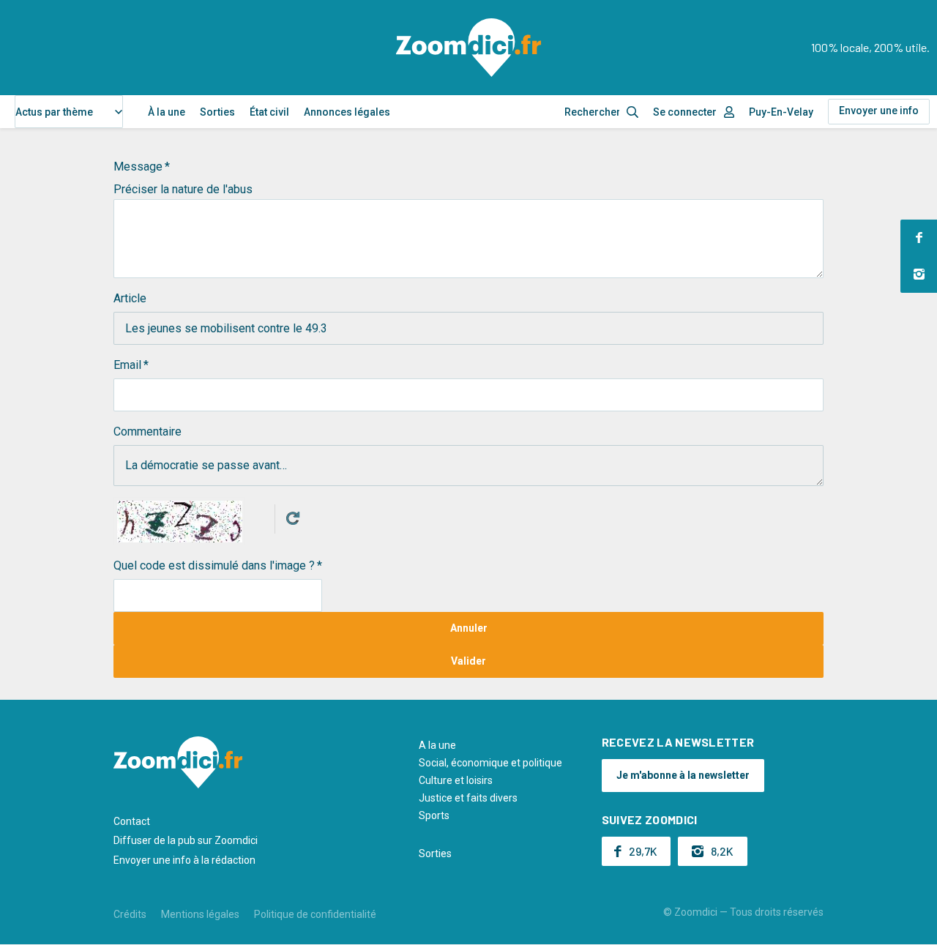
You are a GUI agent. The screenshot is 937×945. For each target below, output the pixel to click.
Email (127, 365)
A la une (437, 745)
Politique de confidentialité (315, 914)
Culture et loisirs (456, 780)
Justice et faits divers (468, 798)
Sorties (217, 112)
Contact (131, 821)
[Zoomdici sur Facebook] (918, 238)
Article (129, 298)
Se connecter (685, 112)
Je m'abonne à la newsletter (683, 775)
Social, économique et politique (490, 763)
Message (138, 166)
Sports (434, 815)
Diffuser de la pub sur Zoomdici (185, 840)
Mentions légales (200, 914)
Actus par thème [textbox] (54, 112)
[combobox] (69, 111)
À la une (166, 112)
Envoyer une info (879, 110)
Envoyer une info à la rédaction (184, 860)
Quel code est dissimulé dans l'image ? (214, 565)
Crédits (129, 914)
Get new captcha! (292, 518)
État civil (269, 112)
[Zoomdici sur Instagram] (918, 274)
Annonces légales (347, 112)
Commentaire (147, 431)
